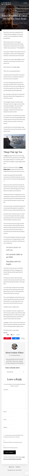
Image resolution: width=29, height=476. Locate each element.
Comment (6, 389)
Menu (25, 3)
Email (5, 419)
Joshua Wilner (6, 3)
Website (5, 427)
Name (5, 411)
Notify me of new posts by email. (11, 447)
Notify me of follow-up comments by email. (13, 442)
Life (3, 23)
